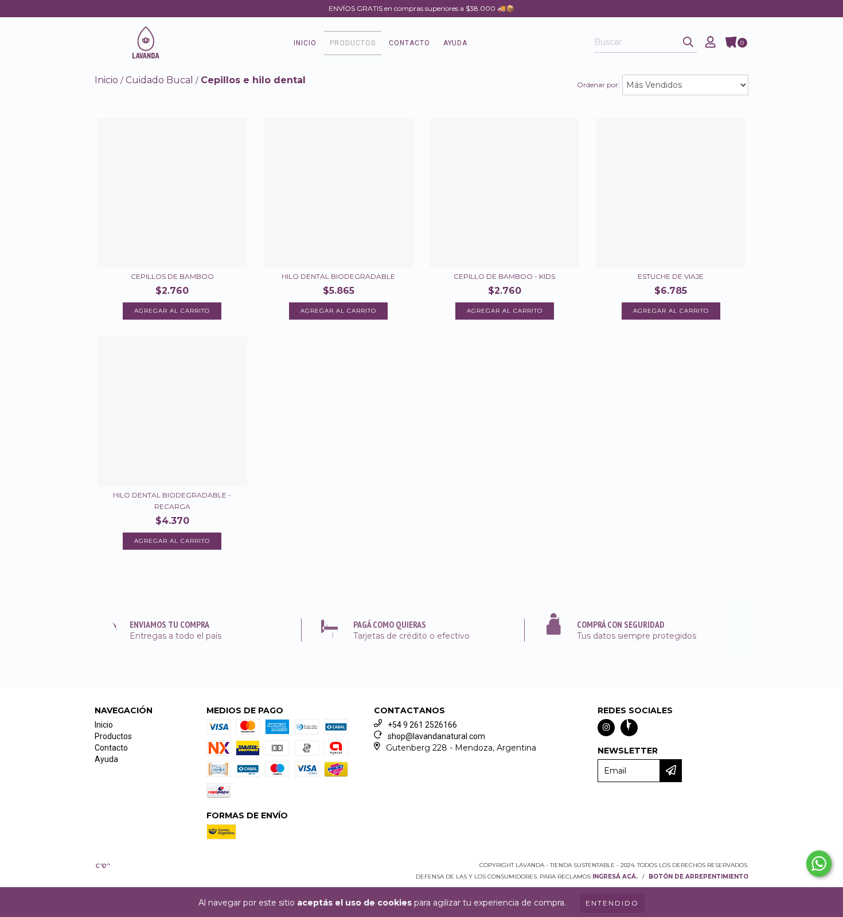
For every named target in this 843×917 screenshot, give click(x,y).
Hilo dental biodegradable (338, 276)
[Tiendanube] (145, 868)
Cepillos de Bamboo (172, 276)
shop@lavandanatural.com (436, 736)
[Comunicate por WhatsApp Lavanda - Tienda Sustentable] (819, 863)
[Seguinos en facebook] (629, 727)
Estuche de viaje (671, 276)
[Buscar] (688, 42)
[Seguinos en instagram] (606, 727)
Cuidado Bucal (159, 80)
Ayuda (455, 43)
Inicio (305, 43)
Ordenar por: (598, 84)
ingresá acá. (615, 876)
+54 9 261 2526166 (422, 724)
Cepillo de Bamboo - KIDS (504, 276)
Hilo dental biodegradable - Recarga (172, 501)
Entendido (612, 903)
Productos (353, 43)
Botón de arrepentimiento (698, 876)
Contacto (409, 43)
